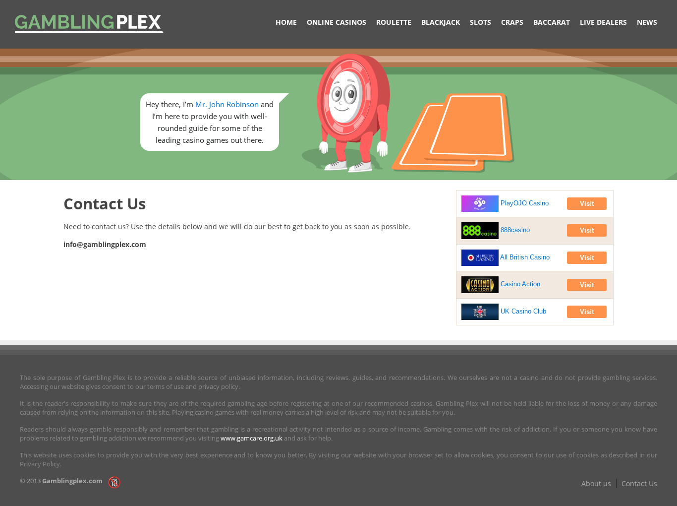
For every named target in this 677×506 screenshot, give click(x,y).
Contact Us (639, 483)
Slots (480, 22)
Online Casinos (336, 22)
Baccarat (551, 22)
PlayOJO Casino (524, 203)
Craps (512, 22)
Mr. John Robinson (227, 104)
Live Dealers (603, 22)
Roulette (393, 22)
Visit (587, 203)
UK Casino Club (522, 311)
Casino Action (519, 284)
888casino (514, 230)
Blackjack (440, 22)
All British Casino (524, 257)
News (647, 22)
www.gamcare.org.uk (251, 438)
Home (286, 22)
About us (596, 483)
